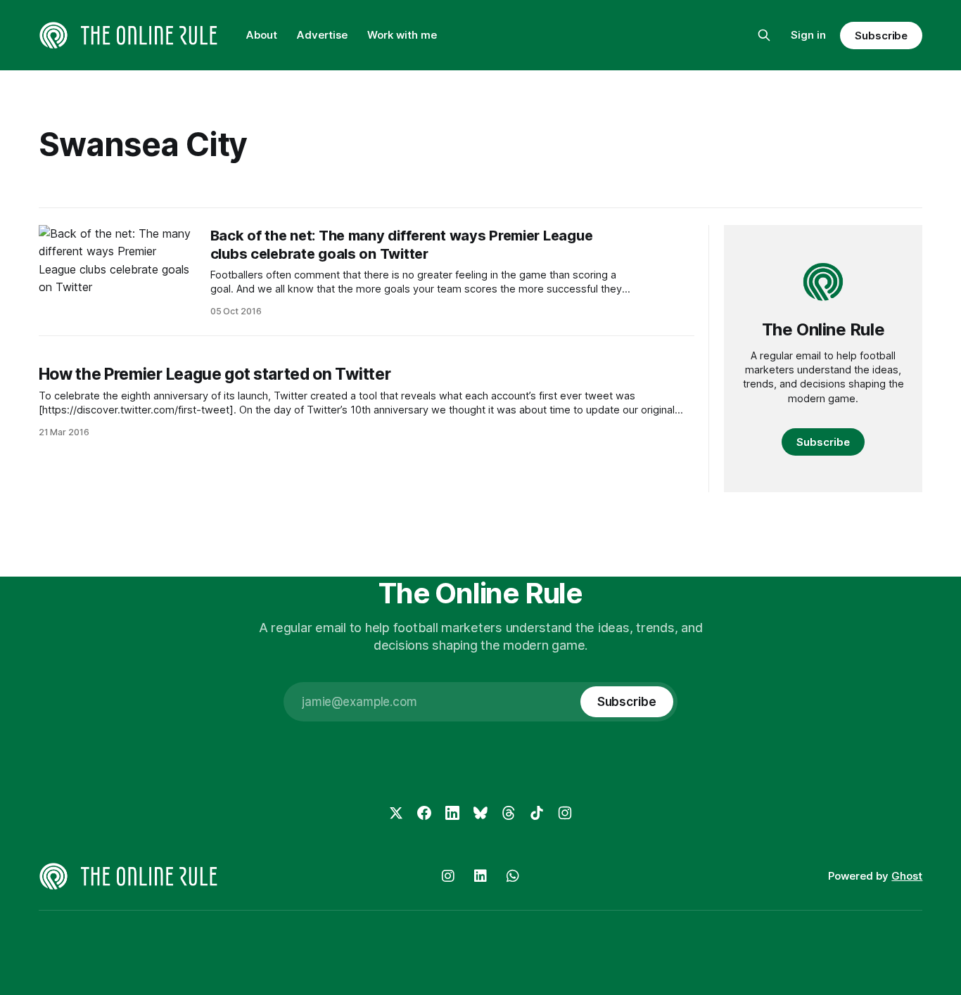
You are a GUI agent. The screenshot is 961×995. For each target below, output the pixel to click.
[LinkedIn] (452, 813)
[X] (396, 813)
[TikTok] (537, 813)
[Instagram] (565, 813)
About (261, 34)
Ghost (906, 875)
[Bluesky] (480, 813)
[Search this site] (764, 35)
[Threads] (509, 813)
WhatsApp (513, 876)
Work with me (402, 34)
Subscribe (881, 35)
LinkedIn (480, 876)
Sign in (808, 34)
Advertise (322, 34)
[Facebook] (424, 813)
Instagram (448, 876)
